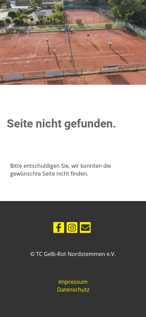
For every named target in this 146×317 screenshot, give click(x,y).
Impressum (73, 281)
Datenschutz (73, 289)
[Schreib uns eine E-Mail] (85, 228)
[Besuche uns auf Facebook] (58, 228)
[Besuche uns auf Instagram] (72, 228)
